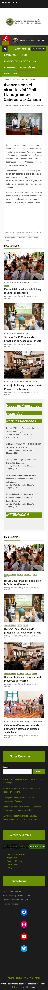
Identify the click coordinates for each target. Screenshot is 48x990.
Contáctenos (10, 74)
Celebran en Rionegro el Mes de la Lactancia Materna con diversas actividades (21, 478)
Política (28, 381)
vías (14, 240)
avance (11, 232)
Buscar (6, 767)
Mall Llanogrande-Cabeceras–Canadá (18, 238)
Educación (27, 282)
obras (36, 238)
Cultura (20, 282)
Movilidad (20, 79)
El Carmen (37, 232)
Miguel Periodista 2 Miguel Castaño (18, 105)
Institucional (10, 55)
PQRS (24, 55)
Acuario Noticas (14, 858)
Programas (9, 67)
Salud (35, 721)
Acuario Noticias (10, 79)
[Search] (25, 49)
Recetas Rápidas (27, 67)
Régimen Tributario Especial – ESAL (20, 61)
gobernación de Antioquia (14, 235)
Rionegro (8, 240)
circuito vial (20, 232)
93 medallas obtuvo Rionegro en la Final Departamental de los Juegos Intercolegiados (23, 497)
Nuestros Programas (16, 854)
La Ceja (28, 235)
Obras (27, 79)
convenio (29, 232)
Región (33, 79)
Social (6, 285)
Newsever (17, 987)
